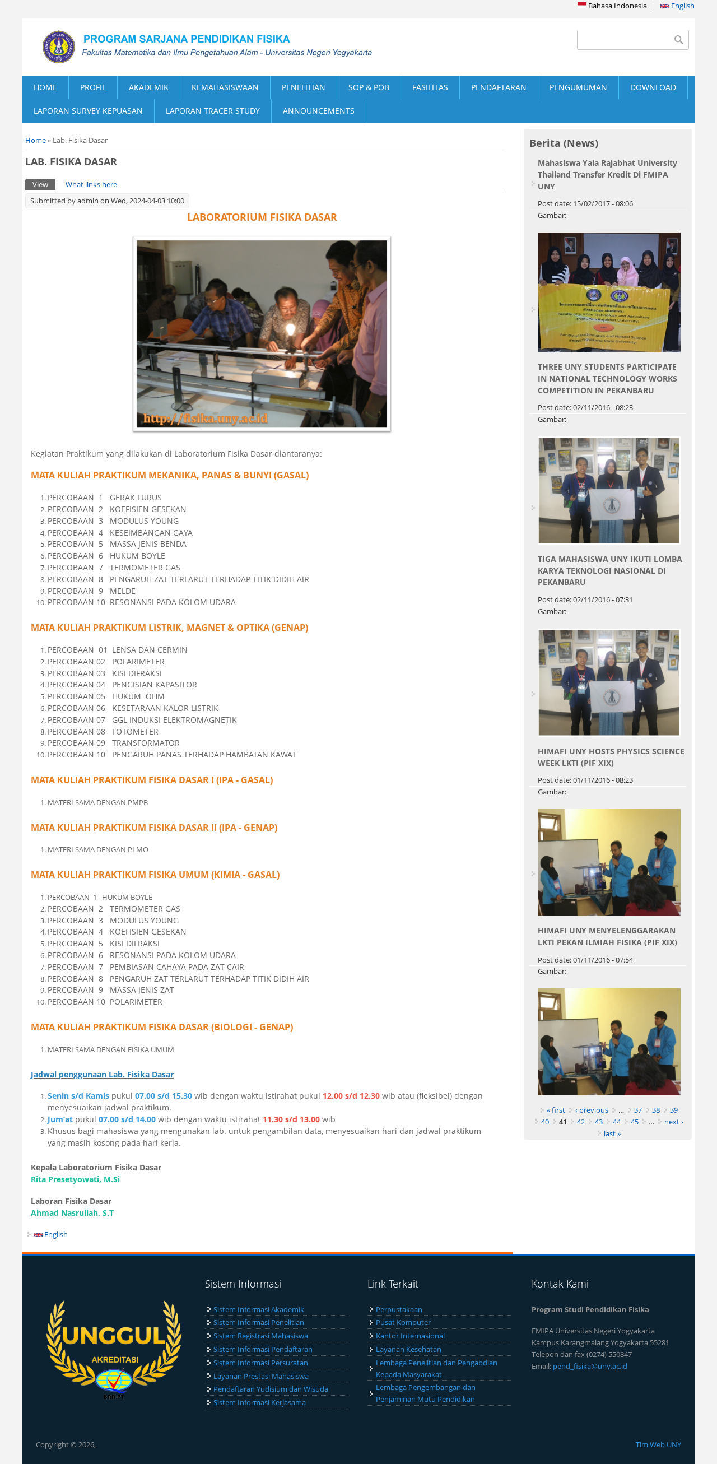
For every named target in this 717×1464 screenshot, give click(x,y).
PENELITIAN (303, 87)
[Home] (190, 47)
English (682, 6)
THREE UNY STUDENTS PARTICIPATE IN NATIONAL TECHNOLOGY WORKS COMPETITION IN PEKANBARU (607, 378)
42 (581, 1122)
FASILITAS (430, 87)
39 (674, 1110)
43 (599, 1122)
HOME (45, 87)
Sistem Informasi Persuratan (260, 1363)
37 (638, 1110)
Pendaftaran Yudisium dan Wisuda (270, 1389)
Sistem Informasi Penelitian (258, 1322)
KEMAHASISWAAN (225, 87)
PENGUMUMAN (578, 87)
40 (545, 1122)
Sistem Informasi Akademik (258, 1309)
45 (635, 1122)
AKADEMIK (149, 87)
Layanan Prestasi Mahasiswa (261, 1376)
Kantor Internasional (410, 1336)
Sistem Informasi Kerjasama (259, 1402)
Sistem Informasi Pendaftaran (263, 1349)
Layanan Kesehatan (408, 1349)
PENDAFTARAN (499, 87)
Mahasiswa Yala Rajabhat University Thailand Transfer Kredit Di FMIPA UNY (607, 174)
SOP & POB (368, 87)
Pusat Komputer (403, 1322)
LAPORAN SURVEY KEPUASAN (88, 110)
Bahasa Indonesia (616, 6)
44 (617, 1122)
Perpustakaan (399, 1309)
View (43, 184)
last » (612, 1133)
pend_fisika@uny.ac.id (590, 1366)
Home (35, 140)
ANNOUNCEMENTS (319, 110)
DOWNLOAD (653, 87)
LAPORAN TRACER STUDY (213, 110)
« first (556, 1110)
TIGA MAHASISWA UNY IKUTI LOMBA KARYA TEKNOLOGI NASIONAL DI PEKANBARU (610, 571)
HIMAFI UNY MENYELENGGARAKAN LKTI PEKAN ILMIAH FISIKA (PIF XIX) (607, 936)
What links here (91, 184)
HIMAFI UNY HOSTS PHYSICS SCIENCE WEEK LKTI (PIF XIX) (611, 757)
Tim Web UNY (658, 1444)
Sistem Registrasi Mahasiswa (260, 1336)
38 (656, 1110)
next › (673, 1122)
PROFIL (93, 87)
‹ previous (591, 1110)
